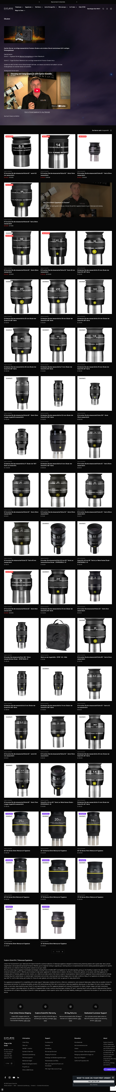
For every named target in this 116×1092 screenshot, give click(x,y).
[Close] (113, 1078)
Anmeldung (48, 1048)
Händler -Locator (27, 1048)
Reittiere (38, 7)
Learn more (27, 1020)
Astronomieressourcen (80, 1045)
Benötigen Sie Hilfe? (93, 9)
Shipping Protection (50, 1054)
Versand (33, 1085)
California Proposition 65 (81, 1061)
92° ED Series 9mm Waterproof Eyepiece (16, 897)
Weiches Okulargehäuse (26, 56)
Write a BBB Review (27, 1070)
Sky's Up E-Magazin (79, 1058)
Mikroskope (62, 7)
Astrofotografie (50, 7)
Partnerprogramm (27, 1058)
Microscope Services (51, 1051)
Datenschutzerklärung (28, 1054)
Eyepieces (28, 7)
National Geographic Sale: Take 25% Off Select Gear (58, 2)
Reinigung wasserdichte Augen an (83, 1054)
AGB (15, 1085)
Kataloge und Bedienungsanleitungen (55, 1058)
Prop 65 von (25, 1067)
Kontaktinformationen (43, 1085)
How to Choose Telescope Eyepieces (84, 1051)
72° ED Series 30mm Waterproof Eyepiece (90, 897)
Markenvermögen (27, 1061)
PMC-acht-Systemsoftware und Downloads (54, 1065)
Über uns (24, 1045)
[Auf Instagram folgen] (9, 1077)
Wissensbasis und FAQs (51, 1061)
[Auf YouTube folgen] (14, 1077)
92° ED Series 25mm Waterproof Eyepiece (17, 851)
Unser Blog (25, 1042)
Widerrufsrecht (8, 1085)
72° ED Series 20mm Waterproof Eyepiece (53, 943)
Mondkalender (78, 1042)
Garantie (47, 1045)
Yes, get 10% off (93, 1081)
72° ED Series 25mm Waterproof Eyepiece (17, 943)
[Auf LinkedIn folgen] (18, 1077)
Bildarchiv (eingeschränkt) (29, 1064)
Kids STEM (82, 7)
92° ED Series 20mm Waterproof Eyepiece (54, 851)
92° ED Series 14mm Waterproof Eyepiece (90, 851)
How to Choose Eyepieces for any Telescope (37, 112)
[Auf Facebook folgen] (5, 1077)
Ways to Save (19, 10)
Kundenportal (49, 1042)
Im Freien (72, 7)
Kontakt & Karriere (27, 1051)
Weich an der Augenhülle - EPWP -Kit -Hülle (54, 657)
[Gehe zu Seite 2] (62, 952)
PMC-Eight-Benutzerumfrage (53, 1069)
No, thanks (93, 1084)
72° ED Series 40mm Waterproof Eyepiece (54, 897)
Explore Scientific (8, 171)
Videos (76, 1048)
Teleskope (18, 7)
